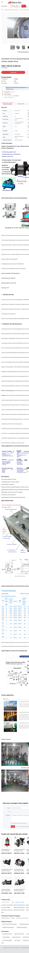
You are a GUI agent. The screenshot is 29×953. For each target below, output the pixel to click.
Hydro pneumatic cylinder (19, 910)
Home (2, 9)
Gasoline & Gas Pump (24, 924)
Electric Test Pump (16, 937)
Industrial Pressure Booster (8, 927)
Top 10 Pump (17, 940)
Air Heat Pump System (7, 940)
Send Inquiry (13, 72)
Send (13, 826)
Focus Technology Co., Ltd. (17, 947)
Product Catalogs (20, 902)
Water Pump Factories (19, 934)
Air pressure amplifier (5, 907)
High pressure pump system (19, 907)
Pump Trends (26, 940)
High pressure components (7, 910)
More (2, 943)
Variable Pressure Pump (22, 927)
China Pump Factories (7, 934)
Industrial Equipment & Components (11, 9)
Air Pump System (6, 937)
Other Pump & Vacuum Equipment (9, 924)
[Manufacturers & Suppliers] (14, 2)
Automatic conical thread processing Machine (7, 905)
